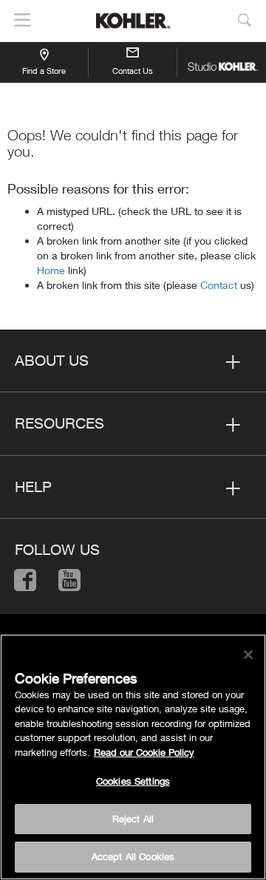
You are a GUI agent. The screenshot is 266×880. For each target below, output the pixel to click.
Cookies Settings (133, 781)
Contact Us (132, 70)
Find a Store (44, 70)
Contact (220, 285)
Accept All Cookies (133, 856)
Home (52, 270)
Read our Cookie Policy (144, 752)
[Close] (248, 654)
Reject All (133, 819)
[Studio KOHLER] (221, 62)
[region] (133, 757)
